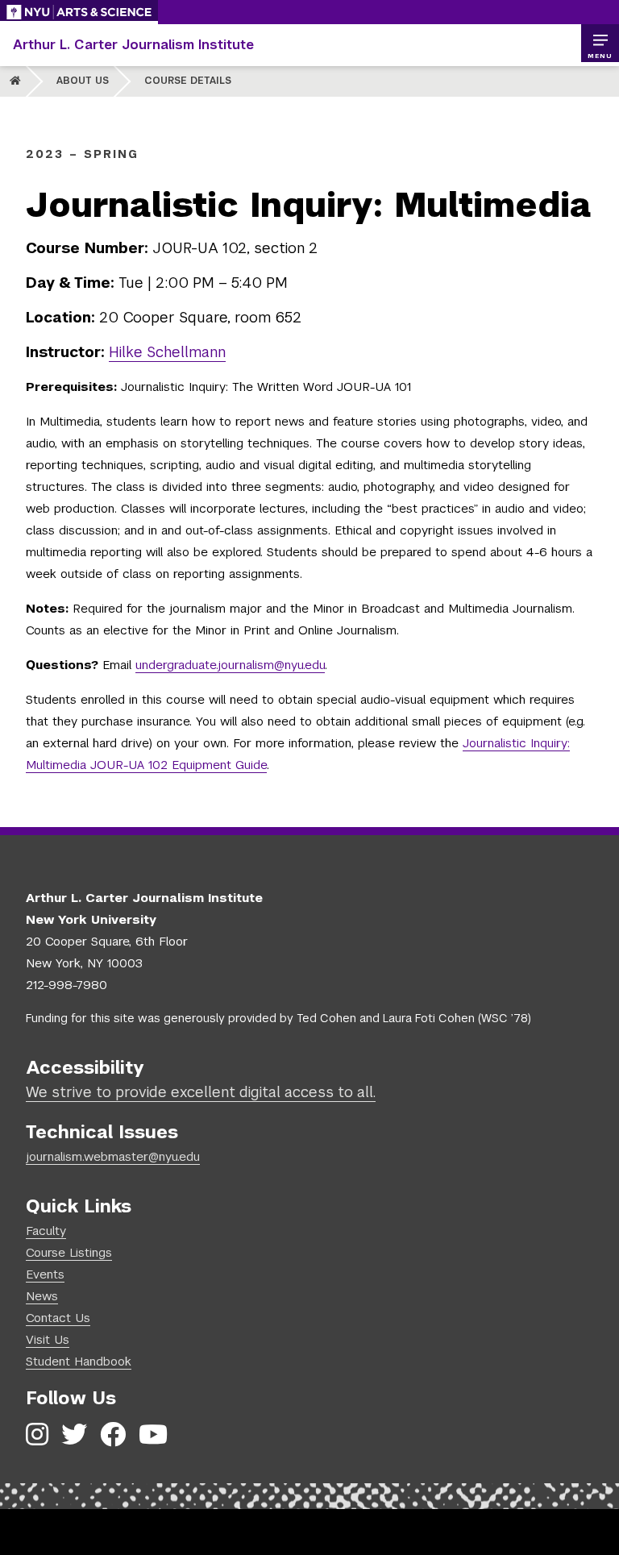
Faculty (46, 1230)
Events (45, 1274)
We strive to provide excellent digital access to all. (201, 1092)
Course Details (187, 80)
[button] (599, 43)
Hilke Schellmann (167, 352)
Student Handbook (78, 1361)
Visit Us (47, 1339)
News (42, 1295)
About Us (82, 80)
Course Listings (69, 1252)
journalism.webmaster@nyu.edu (113, 1156)
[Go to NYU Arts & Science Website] (79, 12)
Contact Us (58, 1317)
